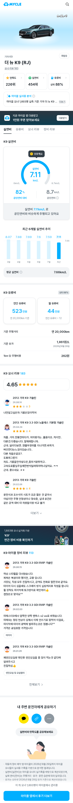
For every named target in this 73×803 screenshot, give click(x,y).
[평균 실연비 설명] (21, 272)
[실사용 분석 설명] (33, 96)
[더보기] (49, 719)
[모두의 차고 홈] (12, 4)
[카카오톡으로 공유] (24, 719)
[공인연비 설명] (57, 198)
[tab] (7, 129)
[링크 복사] (36, 719)
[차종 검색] (67, 4)
